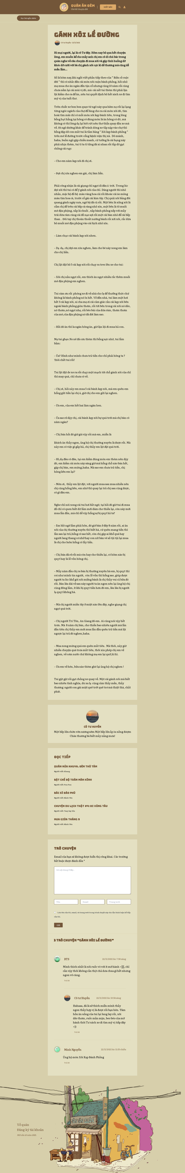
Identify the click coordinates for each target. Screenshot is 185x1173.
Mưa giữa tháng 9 (67, 819)
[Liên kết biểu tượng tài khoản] (124, 7)
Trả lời (67, 980)
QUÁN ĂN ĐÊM (83, 5)
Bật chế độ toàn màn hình (73, 779)
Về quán (23, 1124)
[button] (108, 7)
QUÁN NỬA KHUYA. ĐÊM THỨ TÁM (75, 766)
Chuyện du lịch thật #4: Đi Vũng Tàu (81, 806)
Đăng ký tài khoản (30, 1129)
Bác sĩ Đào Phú (64, 793)
